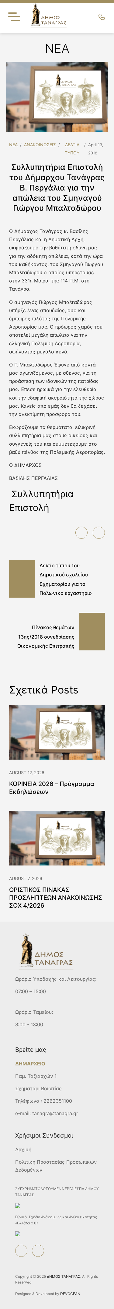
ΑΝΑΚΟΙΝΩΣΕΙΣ (40, 144)
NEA (13, 144)
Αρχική (23, 1149)
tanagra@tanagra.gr (55, 1113)
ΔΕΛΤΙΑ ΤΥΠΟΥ (72, 148)
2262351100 (57, 1101)
